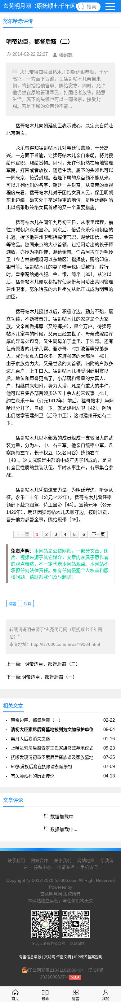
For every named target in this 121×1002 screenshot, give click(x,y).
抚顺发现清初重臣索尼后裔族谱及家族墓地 (52, 757)
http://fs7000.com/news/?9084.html (65, 644)
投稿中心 (42, 867)
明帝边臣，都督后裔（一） (49, 677)
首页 (15, 999)
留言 (75, 999)
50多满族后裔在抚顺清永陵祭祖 (41, 766)
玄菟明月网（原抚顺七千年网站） (45, 6)
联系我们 (16, 860)
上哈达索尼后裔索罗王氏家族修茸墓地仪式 (52, 748)
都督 (12, 604)
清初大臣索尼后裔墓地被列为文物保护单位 (52, 729)
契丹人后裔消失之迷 (30, 738)
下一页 (98, 534)
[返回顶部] (108, 895)
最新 (45, 999)
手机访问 (89, 867)
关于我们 (62, 860)
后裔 (27, 604)
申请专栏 (65, 867)
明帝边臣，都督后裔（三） (52, 664)
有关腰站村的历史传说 (32, 775)
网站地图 (86, 860)
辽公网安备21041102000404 (56, 970)
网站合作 (39, 860)
